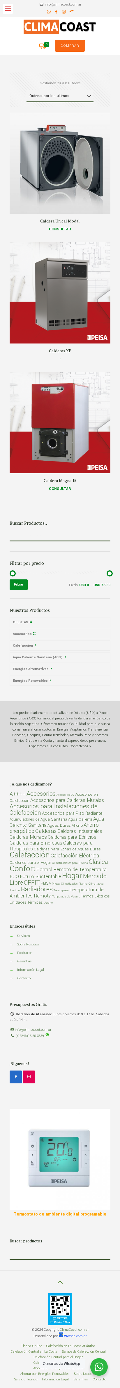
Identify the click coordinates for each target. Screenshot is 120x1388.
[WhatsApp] (49, 12)
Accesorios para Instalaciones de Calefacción (54, 809)
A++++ (18, 794)
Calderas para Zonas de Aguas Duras (67, 849)
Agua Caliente (80, 819)
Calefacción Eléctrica (75, 855)
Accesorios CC (65, 795)
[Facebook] (56, 12)
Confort (23, 868)
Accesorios (41, 794)
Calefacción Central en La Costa (33, 1351)
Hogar (72, 875)
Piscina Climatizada (91, 884)
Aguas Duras (59, 825)
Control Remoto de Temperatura (71, 869)
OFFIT (32, 882)
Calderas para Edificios (72, 837)
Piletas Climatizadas (64, 884)
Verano (48, 903)
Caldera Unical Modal (60, 221)
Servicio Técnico (25, 1379)
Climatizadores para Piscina (70, 863)
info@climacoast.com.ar (63, 4)
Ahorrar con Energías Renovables (44, 1373)
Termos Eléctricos (95, 896)
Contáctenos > (80, 746)
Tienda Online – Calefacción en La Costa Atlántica (58, 1346)
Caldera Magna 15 (60, 480)
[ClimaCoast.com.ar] (60, 27)
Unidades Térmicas (26, 902)
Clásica (98, 862)
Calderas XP (60, 350)
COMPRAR (70, 45)
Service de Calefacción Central (84, 1351)
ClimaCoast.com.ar (74, 1329)
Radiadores (37, 889)
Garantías (24, 961)
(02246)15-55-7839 (30, 1035)
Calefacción (30, 854)
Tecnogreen (61, 890)
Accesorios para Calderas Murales (67, 800)
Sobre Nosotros (28, 944)
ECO (14, 876)
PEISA (46, 883)
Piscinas (15, 890)
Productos (24, 952)
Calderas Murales (28, 837)
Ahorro (77, 825)
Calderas (46, 831)
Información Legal (30, 969)
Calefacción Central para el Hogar (58, 1357)
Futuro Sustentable (40, 876)
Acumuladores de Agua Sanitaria (38, 819)
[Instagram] (64, 12)
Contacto (24, 978)
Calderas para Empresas (36, 843)
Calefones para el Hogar (30, 862)
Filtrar (18, 584)
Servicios (23, 935)
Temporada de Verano (66, 897)
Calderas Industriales (79, 831)
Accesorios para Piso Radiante (72, 813)
